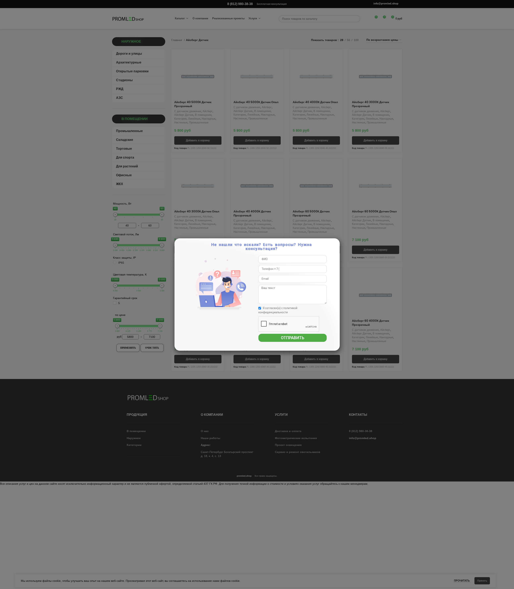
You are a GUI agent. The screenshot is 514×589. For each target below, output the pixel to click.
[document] (257, 294)
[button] (336, 243)
